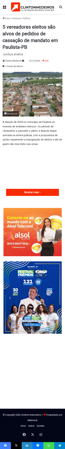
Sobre (31, 426)
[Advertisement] (32, 175)
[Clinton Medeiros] (32, 7)
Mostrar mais (31, 192)
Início (8, 18)
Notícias (16, 18)
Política (26, 18)
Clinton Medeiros (13, 61)
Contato (41, 426)
